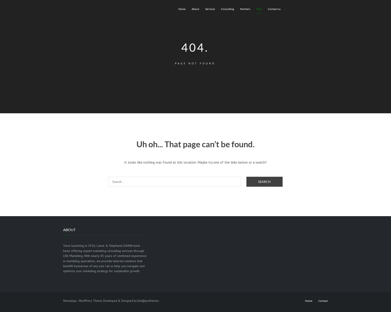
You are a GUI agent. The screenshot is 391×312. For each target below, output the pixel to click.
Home (182, 9)
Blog (259, 9)
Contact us (274, 9)
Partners (245, 9)
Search (264, 182)
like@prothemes (148, 301)
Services (210, 9)
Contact (323, 300)
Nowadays (70, 301)
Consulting (227, 9)
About (195, 9)
